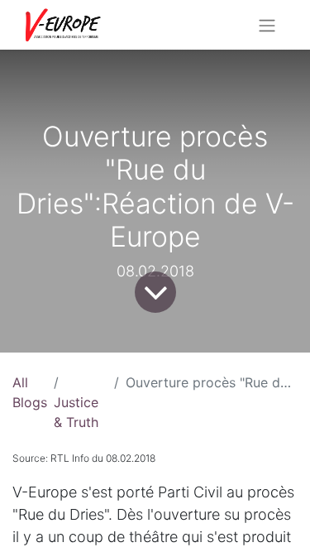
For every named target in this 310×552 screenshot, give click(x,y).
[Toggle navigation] (267, 25)
